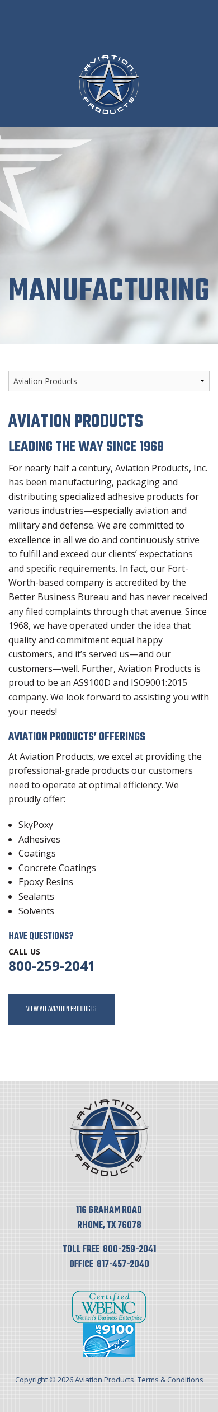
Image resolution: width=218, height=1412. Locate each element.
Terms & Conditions (170, 1379)
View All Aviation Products (61, 1009)
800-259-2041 (52, 965)
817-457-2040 (123, 1264)
